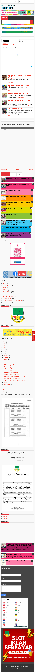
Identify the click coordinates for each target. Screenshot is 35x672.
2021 (4, 349)
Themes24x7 (20, 668)
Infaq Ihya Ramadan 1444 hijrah (12, 378)
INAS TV (4, 290)
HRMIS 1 (4, 516)
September (7, 384)
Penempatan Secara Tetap (15, 109)
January (6, 355)
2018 (4, 343)
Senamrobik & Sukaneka (10, 370)
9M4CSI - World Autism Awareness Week (14, 380)
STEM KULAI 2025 (11, 215)
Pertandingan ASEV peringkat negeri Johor (18, 208)
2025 (4, 390)
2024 (4, 388)
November (6, 386)
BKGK (4, 283)
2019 (4, 345)
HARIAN (4, 287)
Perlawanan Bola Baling (10, 368)
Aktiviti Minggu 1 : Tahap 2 (11, 367)
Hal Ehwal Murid (6, 285)
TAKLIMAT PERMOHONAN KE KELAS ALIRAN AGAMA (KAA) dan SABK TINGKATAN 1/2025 (16, 222)
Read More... (11, 82)
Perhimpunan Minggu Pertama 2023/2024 (14, 376)
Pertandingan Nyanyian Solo (11, 372)
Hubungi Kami (14, 1)
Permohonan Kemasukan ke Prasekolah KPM (15, 361)
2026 (4, 392)
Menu (5, 17)
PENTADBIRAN (19, 41)
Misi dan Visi (22, 1)
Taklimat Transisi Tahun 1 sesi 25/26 (18, 94)
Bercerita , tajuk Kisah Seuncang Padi (16, 227)
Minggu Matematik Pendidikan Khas (16, 196)
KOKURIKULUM (6, 292)
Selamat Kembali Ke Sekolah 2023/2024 (14, 363)
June (5, 382)
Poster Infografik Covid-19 (13, 190)
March (5, 359)
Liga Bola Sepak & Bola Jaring (11, 374)
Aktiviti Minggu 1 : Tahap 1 (11, 365)
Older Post (31, 169)
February (6, 357)
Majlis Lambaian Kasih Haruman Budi (18, 86)
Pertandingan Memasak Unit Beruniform (17, 178)
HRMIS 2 (4, 518)
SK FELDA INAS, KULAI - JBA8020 (20, 666)
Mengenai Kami (5, 1)
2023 (4, 353)
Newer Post (4, 169)
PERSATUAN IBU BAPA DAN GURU (12, 300)
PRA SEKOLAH (6, 302)
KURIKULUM (5, 294)
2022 (4, 351)
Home (17, 169)
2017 (4, 342)
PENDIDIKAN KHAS (7, 296)
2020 (4, 347)
